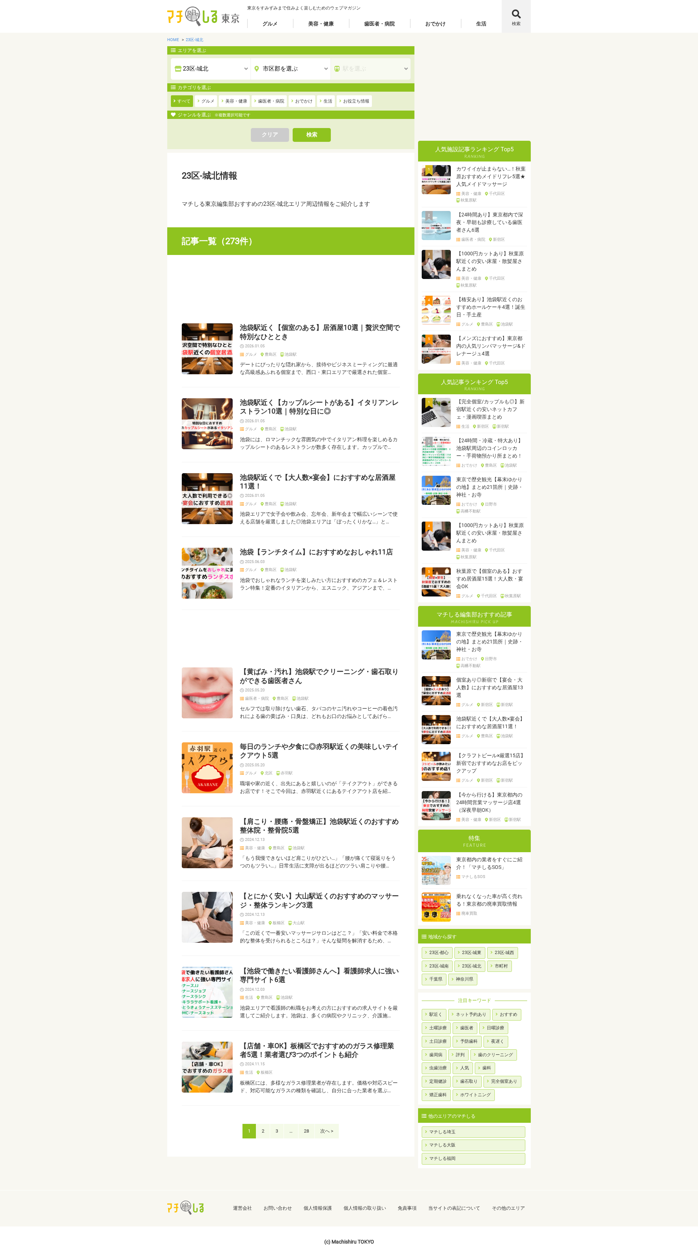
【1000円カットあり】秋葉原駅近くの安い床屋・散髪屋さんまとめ (490, 261)
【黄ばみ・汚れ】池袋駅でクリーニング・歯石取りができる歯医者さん (319, 676)
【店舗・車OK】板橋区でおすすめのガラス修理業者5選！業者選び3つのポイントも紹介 (317, 1050)
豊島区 (271, 354)
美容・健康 (321, 24)
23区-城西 (504, 952)
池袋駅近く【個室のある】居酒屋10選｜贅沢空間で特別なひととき (320, 332)
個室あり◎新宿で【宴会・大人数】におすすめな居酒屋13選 (489, 687)
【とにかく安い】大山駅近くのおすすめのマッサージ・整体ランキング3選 (319, 900)
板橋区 (279, 923)
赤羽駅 (287, 773)
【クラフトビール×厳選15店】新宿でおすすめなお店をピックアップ (491, 763)
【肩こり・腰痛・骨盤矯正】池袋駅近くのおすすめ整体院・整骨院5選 (319, 826)
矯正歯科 (438, 1094)
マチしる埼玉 (442, 1131)
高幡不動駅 (471, 511)
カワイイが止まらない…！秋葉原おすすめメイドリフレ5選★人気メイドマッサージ (491, 176)
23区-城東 (471, 952)
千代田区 (497, 194)
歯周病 (435, 1054)
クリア (270, 134)
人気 (464, 1067)
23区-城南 (439, 966)
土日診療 (438, 1041)
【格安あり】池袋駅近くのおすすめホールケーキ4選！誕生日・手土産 (490, 307)
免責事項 (407, 1208)
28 (306, 1131)
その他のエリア (508, 1208)
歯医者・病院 (379, 24)
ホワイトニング (475, 1094)
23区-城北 (471, 966)
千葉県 (435, 979)
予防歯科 (469, 1041)
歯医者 (466, 1027)
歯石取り (469, 1081)
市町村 (501, 966)
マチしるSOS (473, 877)
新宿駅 (503, 426)
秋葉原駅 (469, 200)
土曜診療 (438, 1027)
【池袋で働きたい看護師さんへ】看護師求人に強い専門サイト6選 (319, 975)
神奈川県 (464, 979)
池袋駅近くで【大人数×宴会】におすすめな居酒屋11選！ (318, 482)
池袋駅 (291, 354)
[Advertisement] (291, 289)
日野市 (491, 504)
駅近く (435, 1014)
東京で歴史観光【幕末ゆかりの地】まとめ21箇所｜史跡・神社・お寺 (489, 487)
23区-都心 (439, 952)
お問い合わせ (278, 1208)
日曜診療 (495, 1027)
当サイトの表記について (454, 1208)
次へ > (326, 1131)
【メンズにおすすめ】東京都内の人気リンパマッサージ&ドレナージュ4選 (491, 345)
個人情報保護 (318, 1208)
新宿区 (499, 240)
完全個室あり (504, 1081)
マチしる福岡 (442, 1158)
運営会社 (242, 1208)
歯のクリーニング (495, 1054)
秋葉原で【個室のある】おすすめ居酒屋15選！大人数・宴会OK (489, 578)
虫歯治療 (438, 1067)
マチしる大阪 (442, 1145)
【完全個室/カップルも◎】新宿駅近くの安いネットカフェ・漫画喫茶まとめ (490, 409)
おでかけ (435, 24)
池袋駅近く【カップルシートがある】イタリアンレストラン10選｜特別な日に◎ (319, 407)
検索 (516, 23)
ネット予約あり (471, 1014)
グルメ (270, 24)
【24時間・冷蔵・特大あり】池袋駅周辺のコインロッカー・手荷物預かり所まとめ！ (489, 448)
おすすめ (508, 1014)
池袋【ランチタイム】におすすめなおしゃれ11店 (316, 552)
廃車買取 (469, 913)
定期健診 (438, 1081)
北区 (269, 773)
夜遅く (497, 1041)
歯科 (486, 1067)
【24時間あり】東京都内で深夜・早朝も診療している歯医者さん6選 (489, 222)
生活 (481, 24)
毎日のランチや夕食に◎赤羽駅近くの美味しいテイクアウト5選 (319, 751)
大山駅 (299, 923)
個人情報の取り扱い (365, 1208)
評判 (460, 1054)
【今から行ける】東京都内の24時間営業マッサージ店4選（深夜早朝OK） (489, 802)
